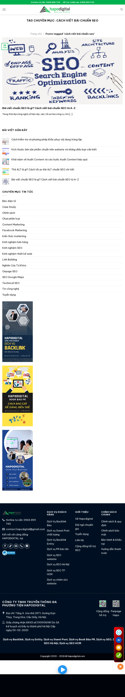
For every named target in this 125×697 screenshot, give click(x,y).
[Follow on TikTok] (10, 546)
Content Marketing (13, 224)
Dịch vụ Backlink (13, 639)
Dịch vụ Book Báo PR (82, 639)
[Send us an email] (16, 546)
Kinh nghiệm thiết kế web (17, 253)
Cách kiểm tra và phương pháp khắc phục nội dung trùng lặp (46, 139)
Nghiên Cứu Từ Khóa (14, 265)
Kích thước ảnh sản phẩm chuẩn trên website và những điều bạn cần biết (54, 149)
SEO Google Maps (13, 277)
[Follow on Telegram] (27, 546)
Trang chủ (36, 33)
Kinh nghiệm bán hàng (15, 242)
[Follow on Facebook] (5, 546)
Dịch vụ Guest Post (56, 639)
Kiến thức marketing (14, 236)
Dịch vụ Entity (33, 639)
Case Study (9, 206)
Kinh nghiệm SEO (12, 247)
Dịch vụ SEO (103, 639)
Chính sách (8, 212)
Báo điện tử (9, 201)
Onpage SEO (9, 271)
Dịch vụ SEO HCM (70, 643)
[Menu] (4, 9)
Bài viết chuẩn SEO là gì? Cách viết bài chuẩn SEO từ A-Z (38, 108)
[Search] (121, 9)
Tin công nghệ (10, 288)
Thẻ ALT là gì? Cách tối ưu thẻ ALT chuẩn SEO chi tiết (42, 169)
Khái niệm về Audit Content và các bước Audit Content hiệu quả (49, 159)
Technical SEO (11, 283)
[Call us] (21, 546)
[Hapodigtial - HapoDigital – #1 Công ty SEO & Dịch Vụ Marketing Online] (54, 9)
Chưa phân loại (11, 218)
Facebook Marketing (14, 230)
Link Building (9, 259)
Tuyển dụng (9, 294)
